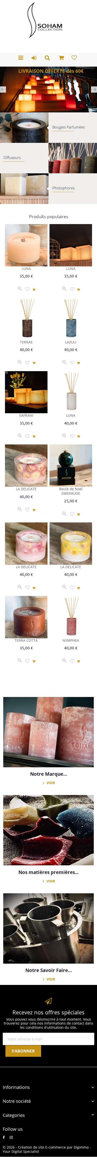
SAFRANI (26, 415)
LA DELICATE (26, 489)
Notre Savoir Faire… (48, 970)
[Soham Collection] (45, 20)
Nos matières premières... (48, 872)
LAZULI (70, 342)
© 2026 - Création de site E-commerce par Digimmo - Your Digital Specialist (47, 1149)
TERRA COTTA (26, 640)
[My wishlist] (75, 58)
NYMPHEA (70, 640)
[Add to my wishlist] (27, 289)
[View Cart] (61, 58)
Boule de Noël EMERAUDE (71, 491)
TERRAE (26, 342)
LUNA (26, 268)
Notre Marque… (48, 774)
